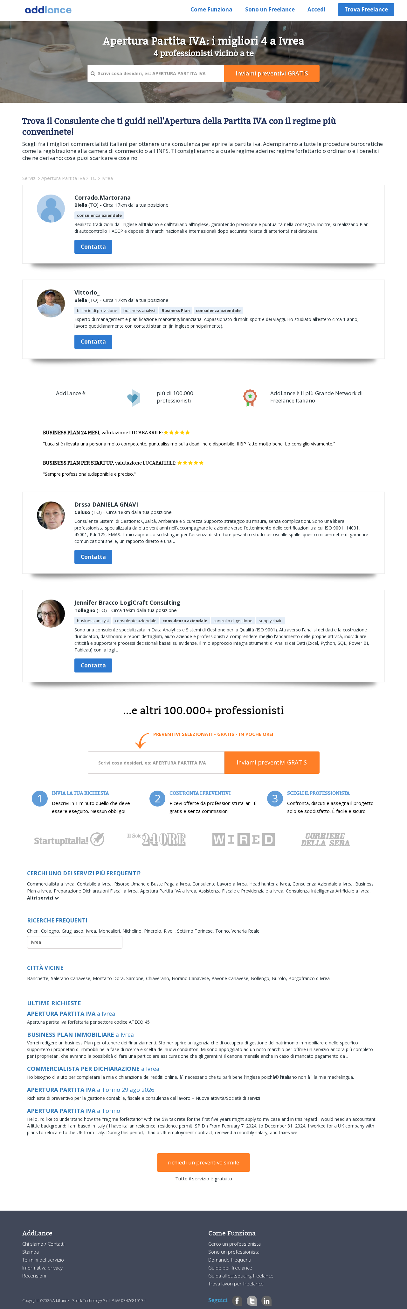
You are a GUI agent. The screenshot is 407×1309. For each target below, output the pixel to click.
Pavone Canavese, (231, 978)
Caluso (82, 512)
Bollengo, (261, 978)
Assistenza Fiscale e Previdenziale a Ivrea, (242, 891)
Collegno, (51, 931)
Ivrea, (92, 931)
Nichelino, (133, 931)
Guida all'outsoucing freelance (240, 1275)
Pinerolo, (154, 931)
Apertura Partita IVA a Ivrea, (169, 891)
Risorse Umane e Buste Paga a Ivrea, (153, 884)
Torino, (223, 931)
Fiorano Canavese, (191, 978)
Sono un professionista (233, 1252)
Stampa (30, 1252)
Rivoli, (170, 931)
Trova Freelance (366, 9)
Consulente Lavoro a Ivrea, (220, 884)
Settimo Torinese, (196, 931)
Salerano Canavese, (72, 978)
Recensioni (34, 1275)
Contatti (56, 1244)
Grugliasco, (74, 931)
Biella (80, 205)
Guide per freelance (230, 1267)
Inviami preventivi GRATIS (272, 762)
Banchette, (39, 978)
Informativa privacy (42, 1267)
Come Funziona (211, 9)
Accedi (316, 9)
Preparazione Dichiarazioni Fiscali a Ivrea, (97, 891)
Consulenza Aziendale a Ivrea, (324, 884)
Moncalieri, (110, 931)
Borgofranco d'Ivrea (309, 978)
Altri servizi (40, 898)
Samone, (136, 978)
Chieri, (34, 931)
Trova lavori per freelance (236, 1283)
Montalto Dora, (109, 978)
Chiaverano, (159, 978)
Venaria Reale (245, 931)
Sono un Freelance (270, 9)
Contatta (93, 246)
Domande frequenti (229, 1259)
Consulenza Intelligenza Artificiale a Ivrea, (328, 891)
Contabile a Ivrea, (95, 884)
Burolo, (280, 978)
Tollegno (84, 610)
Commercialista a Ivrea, (52, 884)
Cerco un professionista (234, 1244)
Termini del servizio (43, 1259)
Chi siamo (33, 1244)
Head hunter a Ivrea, (271, 884)
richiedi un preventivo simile (203, 1162)
